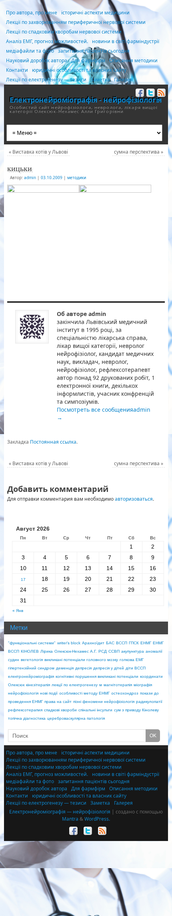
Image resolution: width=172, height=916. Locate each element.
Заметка (100, 79)
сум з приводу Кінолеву (136, 710)
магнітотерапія (118, 685)
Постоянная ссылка (53, 441)
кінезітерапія (38, 685)
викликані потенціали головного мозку (81, 659)
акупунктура (132, 651)
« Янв (17, 610)
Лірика (46, 651)
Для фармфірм (88, 60)
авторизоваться (134, 499)
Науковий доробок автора (36, 60)
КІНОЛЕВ (30, 651)
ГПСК (134, 643)
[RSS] (160, 94)
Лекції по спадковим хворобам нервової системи (64, 31)
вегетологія (32, 659)
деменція (65, 668)
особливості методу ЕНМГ (84, 693)
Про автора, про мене (31, 12)
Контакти (17, 70)
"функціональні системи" (32, 643)
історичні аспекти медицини (95, 12)
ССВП (114, 651)
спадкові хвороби (60, 710)
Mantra (70, 818)
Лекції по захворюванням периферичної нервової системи (76, 22)
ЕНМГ (145, 643)
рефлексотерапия (25, 710)
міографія (143, 685)
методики (76, 177)
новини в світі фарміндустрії (125, 41)
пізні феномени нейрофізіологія (103, 701)
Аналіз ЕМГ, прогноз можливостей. (47, 41)
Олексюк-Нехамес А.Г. (75, 651)
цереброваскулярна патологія (76, 718)
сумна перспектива (138, 151)
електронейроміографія (31, 676)
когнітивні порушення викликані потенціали (97, 676)
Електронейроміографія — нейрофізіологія (59, 811)
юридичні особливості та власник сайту (79, 70)
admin (30, 177)
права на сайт (58, 701)
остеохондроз (124, 693)
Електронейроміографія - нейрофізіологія (86, 99)
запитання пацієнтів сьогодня (94, 50)
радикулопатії (149, 701)
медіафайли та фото (30, 50)
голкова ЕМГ (132, 659)
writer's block (68, 643)
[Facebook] (139, 94)
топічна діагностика (27, 718)
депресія (83, 668)
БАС (110, 643)
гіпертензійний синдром (31, 668)
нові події (49, 693)
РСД (102, 651)
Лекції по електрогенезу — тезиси (46, 79)
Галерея (123, 79)
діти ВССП (136, 668)
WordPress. (97, 818)
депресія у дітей (108, 668)
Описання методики (133, 60)
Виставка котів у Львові (38, 151)
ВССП (121, 643)
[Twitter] (149, 94)
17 (23, 579)
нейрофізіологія (23, 693)
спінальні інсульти (95, 710)
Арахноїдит (93, 643)
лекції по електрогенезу (75, 685)
